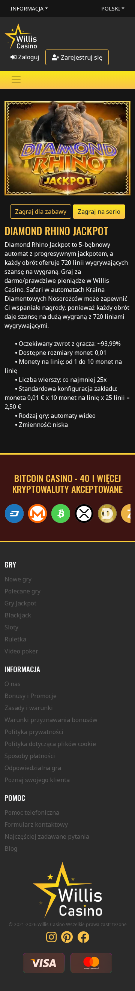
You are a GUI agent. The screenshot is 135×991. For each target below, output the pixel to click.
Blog (10, 848)
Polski (110, 8)
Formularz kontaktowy (36, 824)
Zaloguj (27, 57)
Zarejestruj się (80, 57)
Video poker (21, 651)
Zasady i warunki (28, 708)
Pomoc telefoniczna (31, 812)
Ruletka (15, 639)
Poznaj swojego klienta (37, 780)
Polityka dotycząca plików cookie (50, 744)
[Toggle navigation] (16, 80)
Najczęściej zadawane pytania (46, 836)
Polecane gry (22, 591)
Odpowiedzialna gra (32, 768)
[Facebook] (83, 939)
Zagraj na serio (99, 211)
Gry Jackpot (20, 603)
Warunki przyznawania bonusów (51, 720)
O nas (12, 684)
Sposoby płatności (29, 756)
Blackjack (17, 615)
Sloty (11, 627)
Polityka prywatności (33, 732)
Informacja (27, 8)
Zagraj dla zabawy (40, 211)
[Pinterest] (67, 939)
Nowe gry (18, 579)
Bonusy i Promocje (30, 696)
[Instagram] (51, 939)
